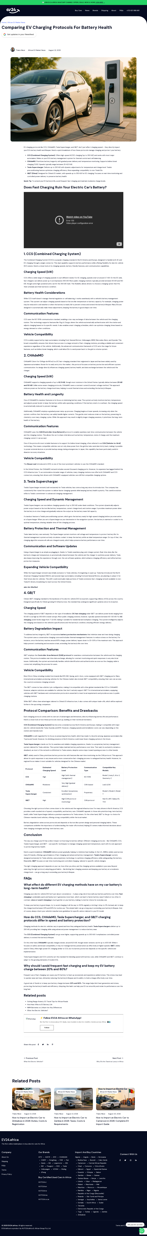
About (113, 10)
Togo (80, 1212)
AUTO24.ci (42, 1182)
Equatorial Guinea (100, 1169)
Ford (67, 340)
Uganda (96, 1212)
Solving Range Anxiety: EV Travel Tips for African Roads (47, 1001)
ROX (58, 1166)
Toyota (26, 739)
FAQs (121, 10)
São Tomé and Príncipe (95, 1196)
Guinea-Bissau (83, 1178)
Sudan (101, 1203)
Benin (93, 1157)
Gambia (80, 1175)
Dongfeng (52, 1160)
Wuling (63, 1169)
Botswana (102, 1157)
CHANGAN (63, 1157)
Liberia (80, 1181)
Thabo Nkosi (20, 50)
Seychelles (91, 1199)
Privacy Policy (7, 1174)
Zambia (104, 1212)
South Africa (91, 1203)
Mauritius (81, 1187)
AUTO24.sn (42, 1186)
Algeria (77, 1157)
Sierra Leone (102, 1199)
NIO (67, 676)
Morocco (91, 1187)
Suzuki (34, 739)
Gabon (98, 1172)
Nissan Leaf (31, 464)
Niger (89, 1190)
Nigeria (96, 1190)
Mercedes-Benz (102, 340)
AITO (40, 1157)
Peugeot (50, 1166)
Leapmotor (58, 1163)
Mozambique (102, 1187)
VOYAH (55, 1169)
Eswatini (81, 1172)
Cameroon (82, 1163)
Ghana (89, 1175)
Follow (46, 1028)
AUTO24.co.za (43, 1199)
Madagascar (97, 1181)
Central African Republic (98, 1163)
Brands (95, 10)
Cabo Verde (102, 1160)
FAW (61, 1160)
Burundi (92, 1160)
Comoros (88, 1166)
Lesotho (102, 1178)
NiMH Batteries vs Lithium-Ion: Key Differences (44, 1008)
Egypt (89, 1169)
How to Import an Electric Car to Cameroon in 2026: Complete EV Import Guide (112, 1121)
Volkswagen (86, 340)
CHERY (43, 1160)
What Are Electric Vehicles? (37, 1010)
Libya (88, 1181)
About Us (5, 1157)
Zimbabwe (81, 1215)
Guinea (96, 1175)
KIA (50, 1163)
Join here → (100, 2)
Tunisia (87, 1212)
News (87, 10)
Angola (85, 1157)
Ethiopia (90, 1172)
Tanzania (81, 1206)
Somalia (81, 1203)
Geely (43, 1163)
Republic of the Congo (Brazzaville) (91, 1193)
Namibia (81, 1190)
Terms (4, 1170)
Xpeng (72, 676)
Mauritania (89, 1184)
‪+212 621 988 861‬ (133, 10)
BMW (93, 340)
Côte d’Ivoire (99, 1166)
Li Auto (80, 676)
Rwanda (81, 1196)
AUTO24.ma (42, 1195)
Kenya (94, 1178)
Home (4, 22)
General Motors (75, 340)
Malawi (80, 1184)
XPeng (43, 1172)
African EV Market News (16, 22)
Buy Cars (78, 10)
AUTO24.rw (42, 1191)
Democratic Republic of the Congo (91, 1209)
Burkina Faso (82, 1160)
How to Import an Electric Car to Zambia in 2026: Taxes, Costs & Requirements (70, 1121)
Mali (97, 1184)
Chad (80, 1166)
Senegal (81, 1199)
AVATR (47, 1157)
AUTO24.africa (27, 1228)
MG (66, 1163)
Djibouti (80, 1169)
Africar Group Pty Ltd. (43, 1228)
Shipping (104, 10)
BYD (64, 676)
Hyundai (115, 340)
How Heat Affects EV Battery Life (39, 1004)
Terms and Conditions (124, 1225)
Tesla (58, 147)
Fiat (67, 1160)
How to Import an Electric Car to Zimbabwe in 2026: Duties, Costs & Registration (29, 1121)
